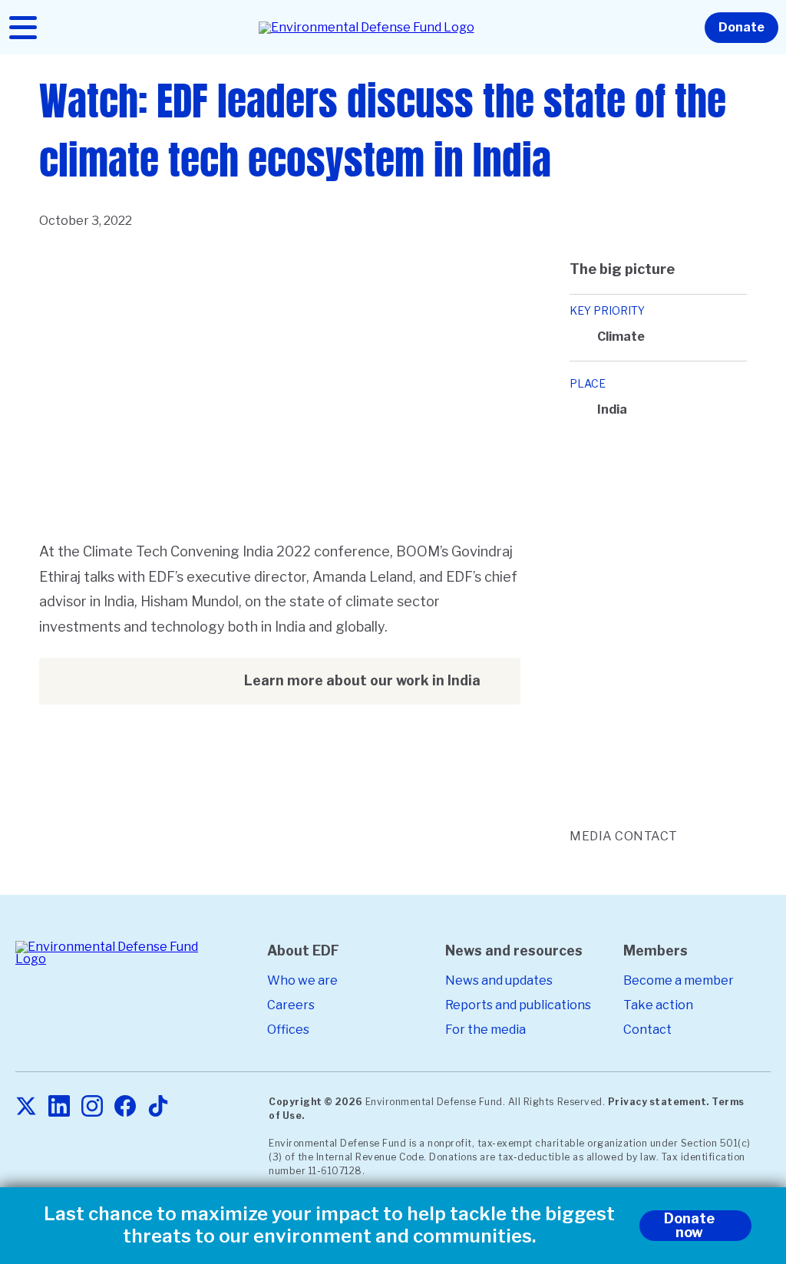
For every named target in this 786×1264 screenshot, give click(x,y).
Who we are (302, 980)
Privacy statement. (658, 1101)
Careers (291, 1005)
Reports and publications (518, 1005)
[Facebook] (125, 1107)
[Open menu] (23, 28)
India (612, 409)
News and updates (499, 980)
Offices (288, 1029)
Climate (621, 336)
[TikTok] (158, 1107)
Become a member (678, 980)
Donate (741, 27)
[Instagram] (92, 1107)
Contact (647, 1029)
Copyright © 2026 (315, 1101)
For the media (485, 1029)
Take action (658, 1005)
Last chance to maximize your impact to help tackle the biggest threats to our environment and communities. (329, 1225)
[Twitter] (26, 1107)
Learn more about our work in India (362, 680)
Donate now (689, 1225)
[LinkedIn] (59, 1107)
